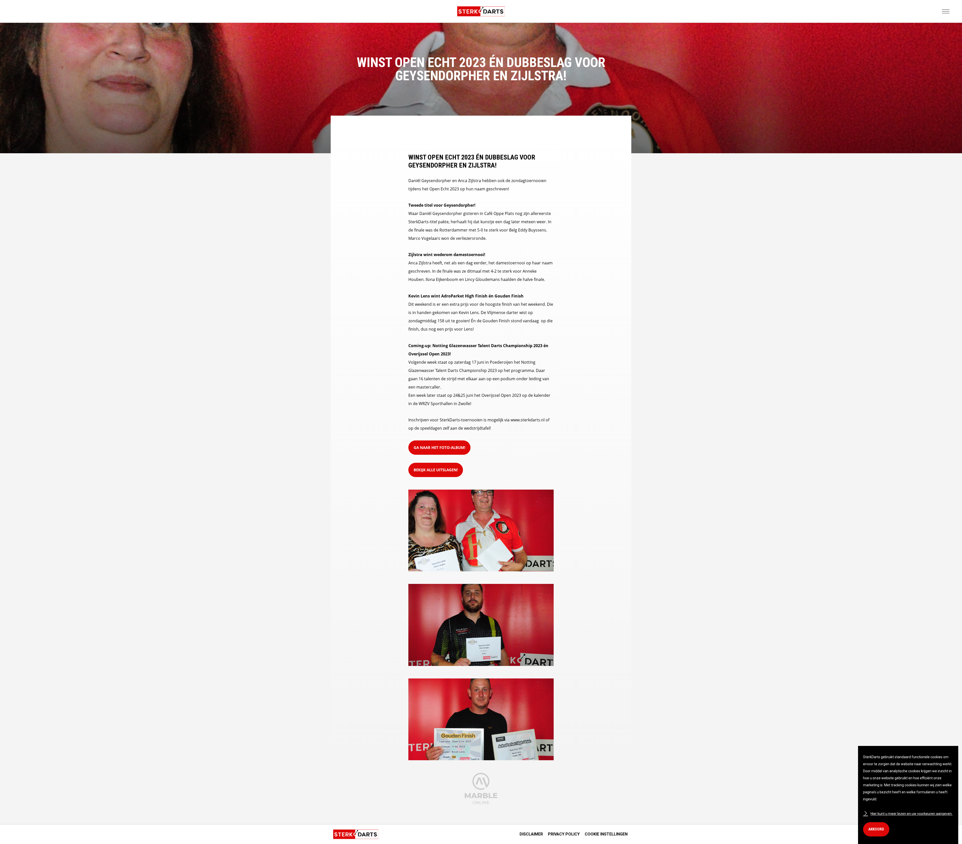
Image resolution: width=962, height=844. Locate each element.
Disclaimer (531, 834)
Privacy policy (564, 834)
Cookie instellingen (606, 834)
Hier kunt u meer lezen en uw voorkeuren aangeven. (911, 814)
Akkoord (876, 829)
